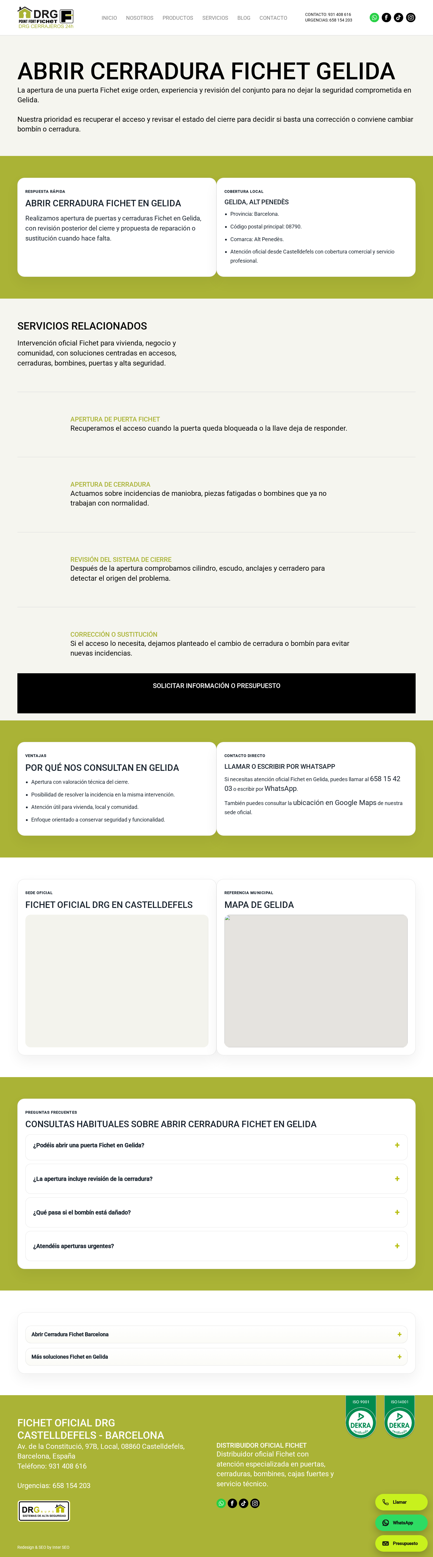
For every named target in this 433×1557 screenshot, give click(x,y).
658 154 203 (340, 20)
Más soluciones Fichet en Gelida (70, 1357)
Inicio (109, 18)
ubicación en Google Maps (334, 803)
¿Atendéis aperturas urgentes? (73, 1246)
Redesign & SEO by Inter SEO (43, 1547)
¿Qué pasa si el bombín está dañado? (82, 1212)
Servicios (215, 18)
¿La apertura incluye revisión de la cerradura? (93, 1178)
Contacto (273, 18)
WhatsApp (281, 788)
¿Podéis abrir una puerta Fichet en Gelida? (88, 1145)
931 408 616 (339, 14)
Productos (178, 18)
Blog (243, 18)
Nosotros (139, 18)
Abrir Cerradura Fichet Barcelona (70, 1334)
